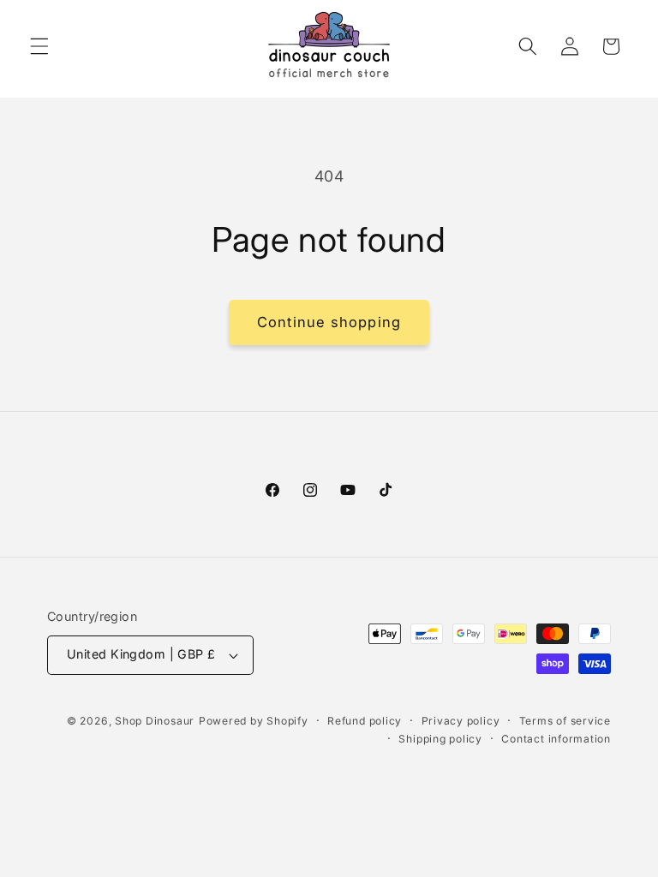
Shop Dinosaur (154, 720)
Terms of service (565, 720)
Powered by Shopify (253, 720)
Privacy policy (461, 720)
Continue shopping (329, 322)
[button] (39, 46)
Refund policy (364, 720)
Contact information (556, 738)
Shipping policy (440, 738)
